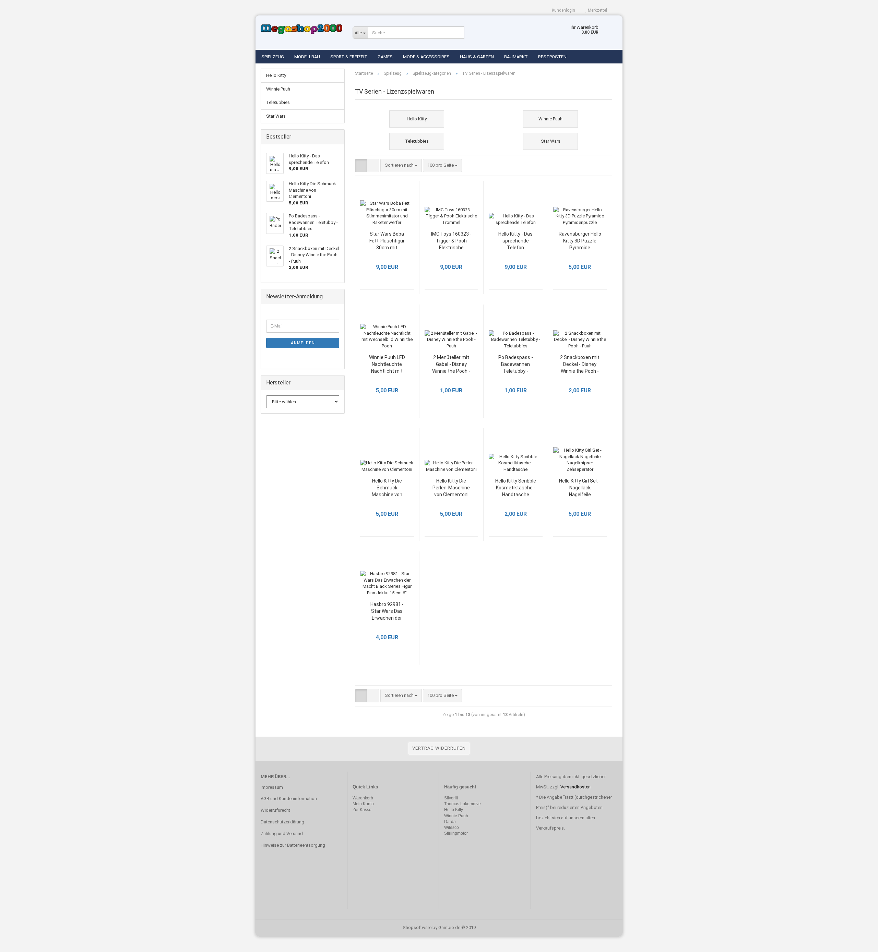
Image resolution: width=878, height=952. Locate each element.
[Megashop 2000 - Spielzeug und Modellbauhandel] (301, 29)
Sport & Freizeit (348, 56)
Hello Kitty (276, 75)
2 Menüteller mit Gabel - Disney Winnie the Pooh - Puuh (451, 365)
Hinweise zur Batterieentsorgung (293, 845)
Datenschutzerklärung (282, 821)
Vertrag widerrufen (439, 748)
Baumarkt (516, 56)
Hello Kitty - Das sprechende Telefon (515, 240)
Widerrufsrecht (275, 810)
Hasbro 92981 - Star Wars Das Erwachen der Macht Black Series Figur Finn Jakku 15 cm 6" (387, 612)
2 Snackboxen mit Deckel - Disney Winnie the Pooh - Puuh (580, 365)
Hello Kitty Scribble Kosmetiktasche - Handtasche (515, 487)
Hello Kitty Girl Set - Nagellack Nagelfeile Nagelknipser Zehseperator (580, 488)
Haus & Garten (477, 56)
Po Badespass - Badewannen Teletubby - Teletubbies (515, 365)
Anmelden (303, 343)
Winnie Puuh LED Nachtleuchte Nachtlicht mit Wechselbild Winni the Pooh (386, 365)
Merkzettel (597, 10)
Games (385, 56)
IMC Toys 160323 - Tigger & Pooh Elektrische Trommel (451, 241)
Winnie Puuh (278, 89)
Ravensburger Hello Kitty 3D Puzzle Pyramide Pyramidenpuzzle (580, 241)
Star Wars (276, 116)
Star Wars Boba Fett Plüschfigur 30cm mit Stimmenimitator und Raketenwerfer (387, 241)
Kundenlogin (563, 10)
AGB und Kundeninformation (289, 798)
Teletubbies (278, 102)
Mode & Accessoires (426, 56)
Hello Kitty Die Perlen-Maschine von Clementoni (451, 487)
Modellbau (307, 56)
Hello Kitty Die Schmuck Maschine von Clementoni (387, 488)
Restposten (552, 56)
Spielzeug (272, 56)
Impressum (272, 787)
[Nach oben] (859, 941)
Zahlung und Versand (282, 833)
